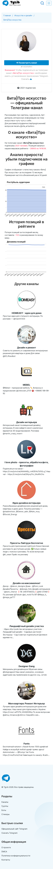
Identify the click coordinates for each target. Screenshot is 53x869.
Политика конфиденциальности (15, 855)
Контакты (5, 860)
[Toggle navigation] (49, 3)
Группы (4, 806)
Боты (3, 810)
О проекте (6, 847)
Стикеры (5, 814)
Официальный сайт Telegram (14, 829)
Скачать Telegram (9, 833)
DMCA (4, 851)
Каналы (4, 802)
